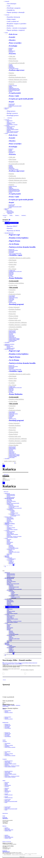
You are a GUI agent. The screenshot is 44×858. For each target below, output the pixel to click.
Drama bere (12, 313)
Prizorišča (12, 53)
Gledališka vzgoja (15, 255)
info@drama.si (5, 818)
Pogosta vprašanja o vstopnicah (16, 30)
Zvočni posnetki (13, 281)
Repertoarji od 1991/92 (13, 230)
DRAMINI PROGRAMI (9, 349)
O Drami (6, 32)
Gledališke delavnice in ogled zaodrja (19, 258)
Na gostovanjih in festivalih (17, 63)
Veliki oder (12, 56)
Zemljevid (6, 827)
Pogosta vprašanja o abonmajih (15, 12)
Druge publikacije (12, 563)
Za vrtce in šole (11, 507)
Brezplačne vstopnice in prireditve (16, 23)
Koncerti (11, 292)
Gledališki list (11, 10)
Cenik (8, 6)
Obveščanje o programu (13, 8)
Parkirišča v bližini (8, 830)
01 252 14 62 (5, 817)
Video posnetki (13, 287)
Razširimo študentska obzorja (17, 77)
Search (4, 478)
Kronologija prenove (13, 115)
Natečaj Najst (13, 262)
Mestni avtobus (7, 828)
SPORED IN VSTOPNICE (12, 222)
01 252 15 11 (5, 850)
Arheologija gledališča (15, 327)
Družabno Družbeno (15, 309)
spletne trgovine (20, 853)
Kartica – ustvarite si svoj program (16, 28)
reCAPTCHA (7, 682)
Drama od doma (13, 316)
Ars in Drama (14, 244)
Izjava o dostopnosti (7, 854)
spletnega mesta (14, 853)
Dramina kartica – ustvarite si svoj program (14, 536)
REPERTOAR (7, 223)
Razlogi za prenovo (12, 113)
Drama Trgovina (5, 813)
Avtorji (29, 854)
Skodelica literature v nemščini (18, 324)
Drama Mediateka (15, 278)
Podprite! (11, 84)
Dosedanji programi (16, 304)
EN (5, 566)
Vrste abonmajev (11, 3)
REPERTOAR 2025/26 (11, 495)
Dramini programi (5, 722)
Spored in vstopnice (5, 706)
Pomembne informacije (13, 17)
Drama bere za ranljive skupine (18, 81)
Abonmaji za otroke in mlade (14, 506)
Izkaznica (12, 40)
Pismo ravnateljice (15, 43)
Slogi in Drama (14, 241)
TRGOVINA (9, 117)
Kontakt (4, 815)
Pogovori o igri (14, 235)
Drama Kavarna (13, 61)
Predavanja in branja (15, 294)
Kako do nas (13, 34)
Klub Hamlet (12, 260)
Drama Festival (13, 318)
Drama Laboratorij (14, 307)
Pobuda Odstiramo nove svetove (18, 79)
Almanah (10, 560)
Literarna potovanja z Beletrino (18, 322)
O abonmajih (7, 1)
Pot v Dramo (12, 269)
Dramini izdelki (9, 557)
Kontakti (12, 37)
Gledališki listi (11, 561)
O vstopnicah (7, 14)
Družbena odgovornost (16, 70)
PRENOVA (7, 555)
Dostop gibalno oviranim (9, 829)
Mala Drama (12, 58)
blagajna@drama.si (6, 851)
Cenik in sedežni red (12, 21)
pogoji (11, 682)
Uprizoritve (12, 289)
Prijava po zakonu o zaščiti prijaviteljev (18, 854)
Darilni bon (10, 26)
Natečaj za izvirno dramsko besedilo (22, 247)
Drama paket (12, 264)
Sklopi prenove (11, 111)
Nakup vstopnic (11, 19)
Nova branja (12, 311)
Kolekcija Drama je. (12, 558)
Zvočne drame (13, 285)
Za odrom (12, 266)
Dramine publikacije (10, 559)
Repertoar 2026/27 (12, 226)
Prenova (6, 108)
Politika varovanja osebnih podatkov (31, 853)
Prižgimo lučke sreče (15, 320)
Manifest (11, 73)
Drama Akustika (13, 329)
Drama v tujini (14, 96)
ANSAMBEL (7, 342)
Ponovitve (10, 228)
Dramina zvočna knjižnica (18, 238)
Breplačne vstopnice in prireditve (12, 534)
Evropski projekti (15, 93)
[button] (22, 477)
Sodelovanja (12, 75)
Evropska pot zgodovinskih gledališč (21, 99)
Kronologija (13, 46)
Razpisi (11, 102)
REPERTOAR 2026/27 (11, 494)
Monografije (11, 562)
